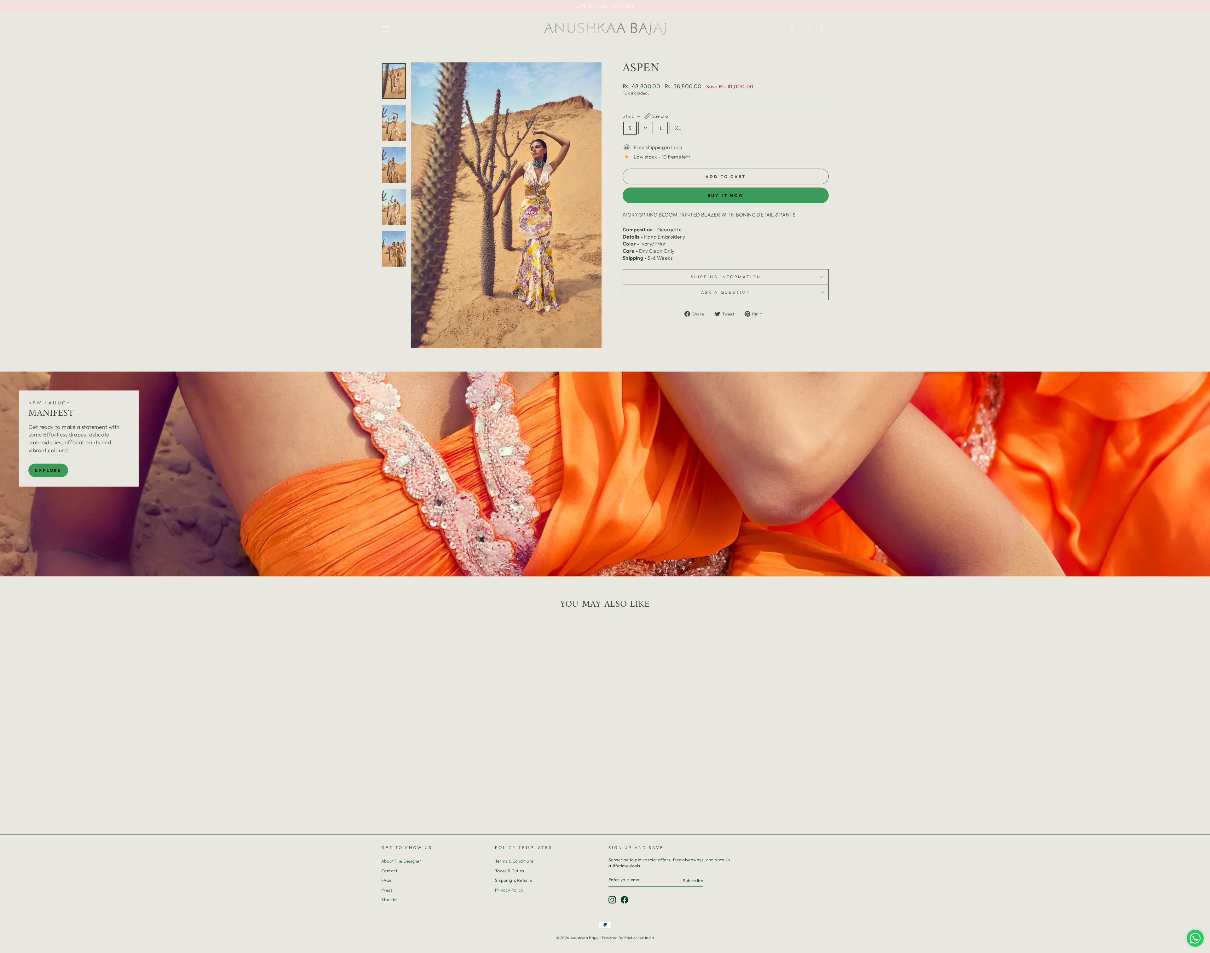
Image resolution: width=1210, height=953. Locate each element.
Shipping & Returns (514, 880)
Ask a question (726, 292)
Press (386, 890)
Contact (389, 871)
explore (48, 470)
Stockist (389, 899)
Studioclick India (639, 937)
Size (647, 115)
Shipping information (726, 276)
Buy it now (726, 195)
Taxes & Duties (509, 871)
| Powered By (612, 937)
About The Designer (401, 861)
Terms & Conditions (514, 861)
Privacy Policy (509, 890)
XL (678, 128)
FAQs (386, 880)
